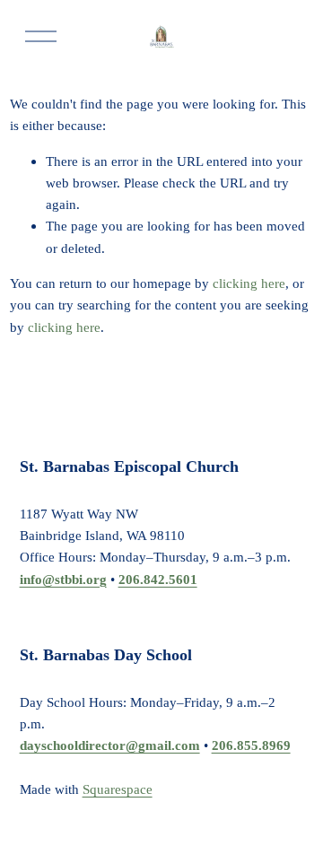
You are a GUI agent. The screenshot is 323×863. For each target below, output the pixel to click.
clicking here (249, 283)
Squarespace (118, 789)
